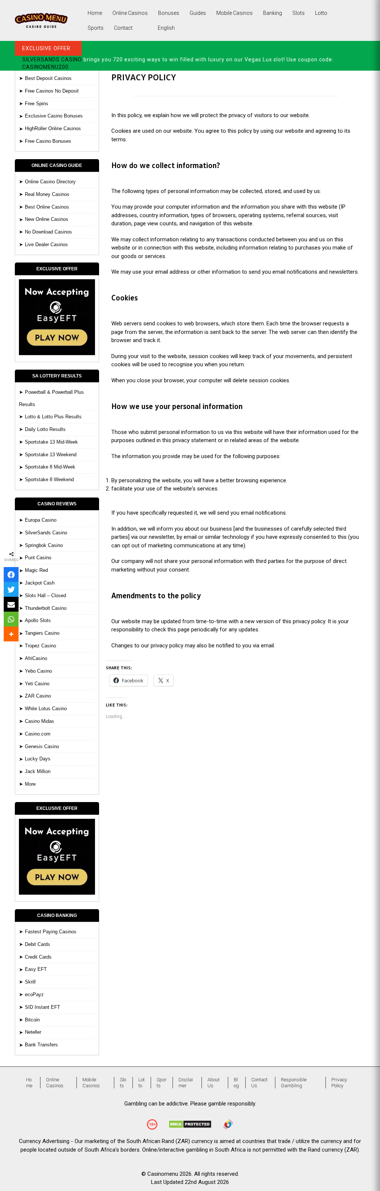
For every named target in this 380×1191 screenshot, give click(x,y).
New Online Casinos (46, 219)
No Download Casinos (48, 232)
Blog (236, 1082)
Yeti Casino (37, 683)
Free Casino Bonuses (48, 141)
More (30, 784)
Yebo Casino (38, 671)
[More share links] (11, 634)
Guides (198, 13)
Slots (298, 13)
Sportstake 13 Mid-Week (51, 442)
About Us (213, 1082)
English (166, 28)
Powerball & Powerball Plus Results (51, 398)
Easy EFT (36, 969)
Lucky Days (37, 759)
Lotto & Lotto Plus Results (53, 416)
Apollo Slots (38, 620)
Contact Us (259, 1082)
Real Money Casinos (47, 194)
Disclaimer (185, 1082)
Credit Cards (38, 957)
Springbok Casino (44, 545)
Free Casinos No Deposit (52, 91)
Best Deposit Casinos (48, 78)
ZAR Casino (38, 696)
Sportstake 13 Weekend (50, 454)
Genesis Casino (42, 746)
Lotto (321, 13)
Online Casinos (130, 13)
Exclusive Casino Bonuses (54, 116)
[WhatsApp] (11, 619)
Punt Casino (38, 557)
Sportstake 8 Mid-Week (50, 467)
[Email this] (11, 604)
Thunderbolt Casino (45, 608)
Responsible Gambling (294, 1082)
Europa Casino (40, 520)
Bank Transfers (41, 1044)
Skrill (30, 982)
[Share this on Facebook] (11, 574)
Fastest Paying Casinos (50, 931)
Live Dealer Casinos (46, 244)
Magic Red (36, 570)
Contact (123, 28)
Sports (96, 28)
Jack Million (37, 771)
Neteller (33, 1032)
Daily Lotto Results (45, 429)
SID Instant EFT (42, 1007)
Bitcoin (32, 1020)
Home (95, 13)
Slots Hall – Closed (45, 595)
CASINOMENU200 (45, 67)
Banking (272, 13)
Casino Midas (39, 721)
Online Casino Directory (50, 181)
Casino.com (37, 734)
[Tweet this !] (11, 589)
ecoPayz (34, 994)
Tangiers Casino (42, 633)
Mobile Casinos (234, 13)
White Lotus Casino (46, 708)
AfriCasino (36, 658)
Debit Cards (37, 944)
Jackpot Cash (40, 583)
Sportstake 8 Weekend (49, 479)
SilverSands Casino (46, 532)
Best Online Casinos (47, 207)
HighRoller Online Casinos (53, 128)
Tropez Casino (40, 645)
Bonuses (168, 13)
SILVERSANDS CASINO (52, 59)
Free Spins (36, 103)
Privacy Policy (339, 1082)
